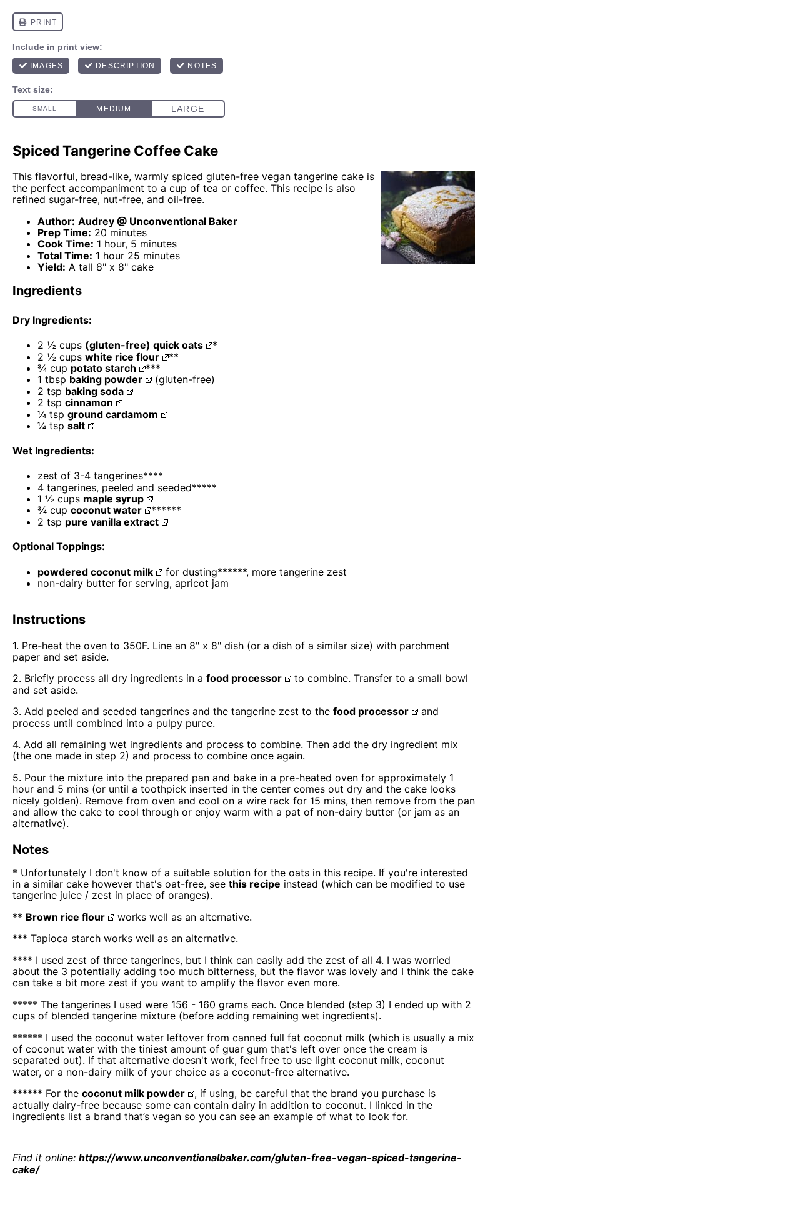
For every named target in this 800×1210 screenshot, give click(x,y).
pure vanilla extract (112, 522)
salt (76, 425)
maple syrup (113, 498)
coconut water (106, 510)
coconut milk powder (133, 1093)
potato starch (103, 368)
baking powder (105, 379)
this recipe (255, 884)
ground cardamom (113, 414)
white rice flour (122, 357)
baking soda (94, 391)
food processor (244, 678)
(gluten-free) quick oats (144, 345)
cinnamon (89, 402)
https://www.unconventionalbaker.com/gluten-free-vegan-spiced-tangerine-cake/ (237, 1163)
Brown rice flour (65, 917)
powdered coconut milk (95, 572)
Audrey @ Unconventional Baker (158, 221)
